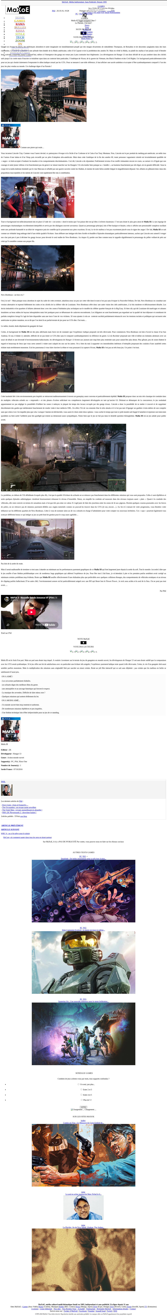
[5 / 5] (94, 42)
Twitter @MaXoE (71, 1311)
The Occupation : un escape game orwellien (19, 807)
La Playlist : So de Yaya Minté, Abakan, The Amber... (83, 1227)
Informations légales (120, 1309)
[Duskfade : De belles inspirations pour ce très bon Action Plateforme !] (83, 922)
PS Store (97, 12)
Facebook (83, 1311)
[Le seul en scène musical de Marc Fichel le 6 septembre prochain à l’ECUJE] (83, 1219)
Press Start (87, 36)
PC (80, 856)
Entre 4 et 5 (87, 1095)
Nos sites (57, 1309)
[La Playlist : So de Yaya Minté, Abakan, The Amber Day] (83, 1290)
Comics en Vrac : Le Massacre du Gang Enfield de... (83, 1123)
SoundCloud (101, 1311)
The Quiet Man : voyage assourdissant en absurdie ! (22, 810)
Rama (41, 1307)
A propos (34, 1309)
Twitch (109, 1311)
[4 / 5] (89, 42)
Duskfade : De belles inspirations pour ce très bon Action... (83, 859)
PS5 (84, 856)
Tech (112, 1307)
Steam (107, 12)
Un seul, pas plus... (87, 1084)
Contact (133, 1309)
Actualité (81, 1309)
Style (95, 1307)
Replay (87, 34)
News (87, 25)
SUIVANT (10, 829)
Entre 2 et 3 (87, 1090)
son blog (23, 816)
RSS (115, 1311)
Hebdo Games (87, 32)
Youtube (91, 1311)
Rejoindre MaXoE (104, 1309)
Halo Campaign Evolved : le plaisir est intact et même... (83, 930)
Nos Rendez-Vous (69, 1309)
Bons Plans (87, 38)
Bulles (61, 1307)
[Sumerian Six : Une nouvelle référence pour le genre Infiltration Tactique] (83, 1064)
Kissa (78, 1307)
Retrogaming (115, 12)
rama (83, 1192)
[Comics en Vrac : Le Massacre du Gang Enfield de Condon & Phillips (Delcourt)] (83, 1186)
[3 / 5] (83, 42)
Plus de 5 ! (87, 1100)
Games (25, 1307)
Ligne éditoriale (46, 1309)
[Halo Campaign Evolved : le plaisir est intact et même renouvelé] (83, 993)
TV (145, 1307)
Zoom (129, 1307)
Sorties (87, 30)
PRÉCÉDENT (12, 825)
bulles (83, 1121)
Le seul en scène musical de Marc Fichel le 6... (83, 1194)
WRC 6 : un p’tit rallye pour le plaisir (15, 833)
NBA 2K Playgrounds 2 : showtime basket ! (19, 812)
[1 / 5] (72, 42)
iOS (102, 12)
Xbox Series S (88, 12)
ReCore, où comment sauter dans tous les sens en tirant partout (27, 837)
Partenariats (90, 1309)
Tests (87, 27)
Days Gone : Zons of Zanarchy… (15, 805)
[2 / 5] (78, 42)
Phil (3, 782)
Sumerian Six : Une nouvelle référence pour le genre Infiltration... (83, 1001)
